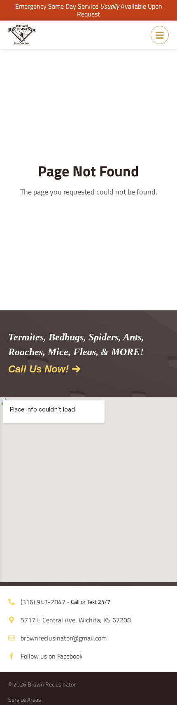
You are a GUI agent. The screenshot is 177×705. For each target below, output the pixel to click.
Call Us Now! (38, 368)
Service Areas (24, 699)
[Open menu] (160, 35)
